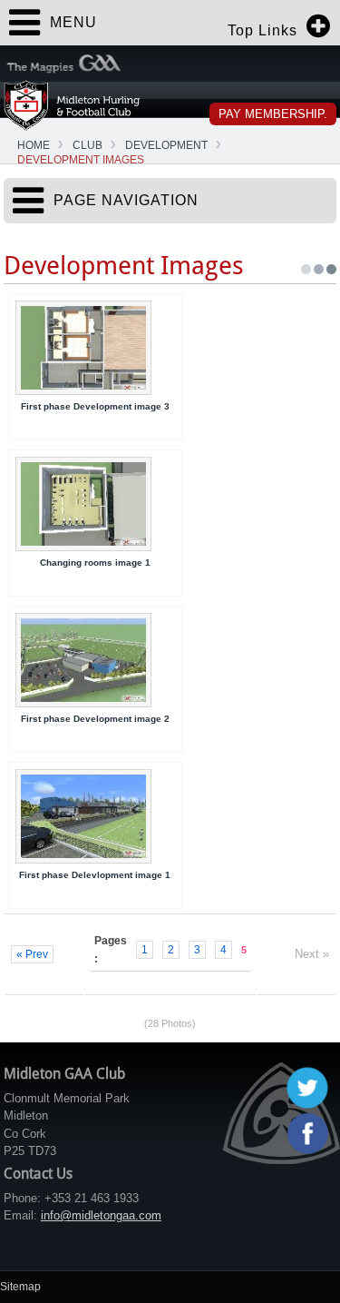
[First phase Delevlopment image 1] (95, 816)
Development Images (80, 159)
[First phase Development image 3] (95, 348)
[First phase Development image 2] (95, 660)
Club (87, 145)
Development (166, 145)
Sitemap (20, 1286)
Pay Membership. (273, 114)
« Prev (32, 954)
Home (33, 145)
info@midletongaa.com (101, 1215)
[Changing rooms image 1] (95, 504)
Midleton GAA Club (72, 105)
